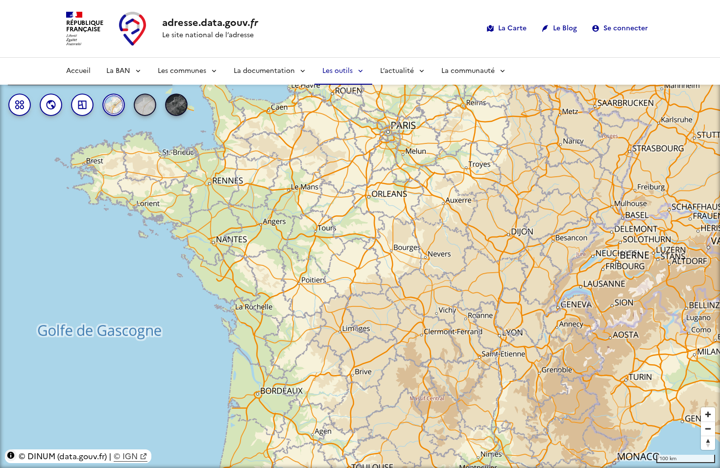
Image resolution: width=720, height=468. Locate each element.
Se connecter (625, 28)
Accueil (78, 71)
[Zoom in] (708, 414)
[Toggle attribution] (11, 455)
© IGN (126, 456)
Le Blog (565, 28)
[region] (360, 263)
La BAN (118, 71)
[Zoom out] (708, 428)
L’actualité (397, 71)
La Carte (512, 28)
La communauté (468, 71)
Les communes (182, 71)
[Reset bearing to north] (708, 443)
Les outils (337, 71)
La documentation (264, 71)
